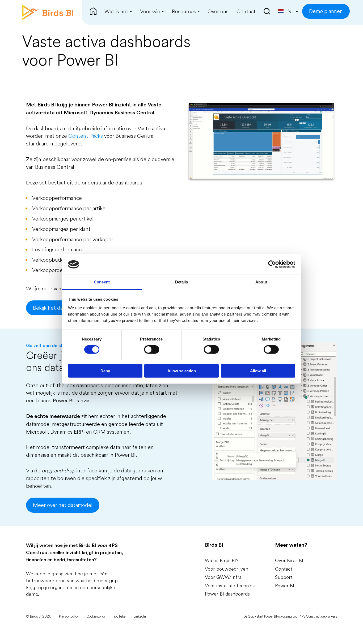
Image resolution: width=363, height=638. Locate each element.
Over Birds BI (289, 560)
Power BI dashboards (227, 594)
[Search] (267, 11)
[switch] (151, 349)
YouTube (119, 616)
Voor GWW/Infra (223, 577)
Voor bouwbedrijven (226, 569)
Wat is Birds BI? (221, 560)
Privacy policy (69, 616)
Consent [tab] (102, 282)
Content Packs (85, 135)
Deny (105, 370)
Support (284, 577)
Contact (283, 569)
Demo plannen (326, 11)
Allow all (258, 370)
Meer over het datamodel (62, 505)
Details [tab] (181, 282)
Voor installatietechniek (230, 586)
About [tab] (261, 282)
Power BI (284, 586)
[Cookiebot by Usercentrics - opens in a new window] (272, 264)
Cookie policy (96, 616)
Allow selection (181, 370)
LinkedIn (139, 616)
